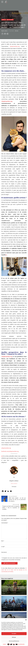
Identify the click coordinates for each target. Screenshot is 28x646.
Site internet (4, 552)
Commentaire (4, 522)
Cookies (4, 644)
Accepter (14, 633)
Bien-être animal (10, 19)
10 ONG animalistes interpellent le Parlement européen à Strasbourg (12, 605)
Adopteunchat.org (14, 46)
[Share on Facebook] (2, 34)
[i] (6, 255)
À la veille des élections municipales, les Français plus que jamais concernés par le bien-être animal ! (13, 588)
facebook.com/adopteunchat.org (10, 451)
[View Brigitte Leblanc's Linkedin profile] (14, 477)
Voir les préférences (14, 641)
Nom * (2, 540)
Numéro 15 (4, 19)
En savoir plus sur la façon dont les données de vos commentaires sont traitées (14, 570)
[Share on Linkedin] (8, 34)
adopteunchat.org (6, 448)
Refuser (14, 637)
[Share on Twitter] (5, 34)
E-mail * (3, 546)
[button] (26, 619)
